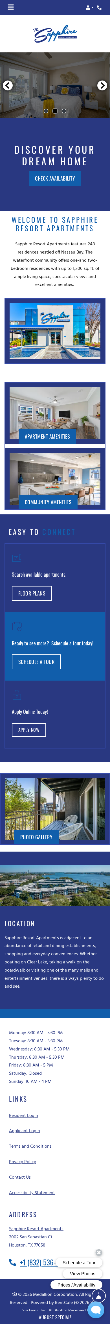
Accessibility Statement (32, 1193)
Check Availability (55, 178)
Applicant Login (24, 1131)
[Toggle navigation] (11, 7)
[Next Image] (102, 85)
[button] (89, 7)
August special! (55, 1317)
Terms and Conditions (30, 1146)
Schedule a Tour (36, 662)
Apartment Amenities (47, 436)
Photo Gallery (36, 837)
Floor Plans (32, 593)
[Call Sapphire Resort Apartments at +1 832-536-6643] (99, 7)
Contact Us (20, 1177)
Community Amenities (48, 502)
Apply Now (32, 729)
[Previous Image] (7, 85)
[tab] (46, 111)
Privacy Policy (22, 1162)
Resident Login (23, 1115)
